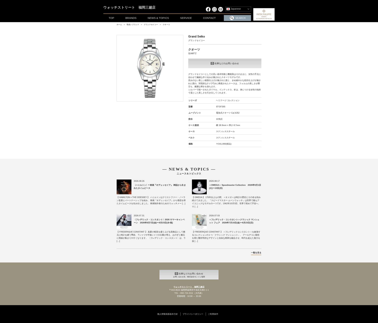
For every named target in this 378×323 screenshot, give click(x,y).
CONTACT (209, 18)
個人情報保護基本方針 (167, 314)
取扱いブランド (133, 24)
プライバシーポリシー (193, 314)
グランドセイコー (151, 24)
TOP (111, 18)
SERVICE (186, 18)
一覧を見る (256, 252)
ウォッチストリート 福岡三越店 (129, 7)
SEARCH (240, 18)
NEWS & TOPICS (158, 18)
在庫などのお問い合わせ (227, 63)
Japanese (235, 9)
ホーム (119, 24)
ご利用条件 (213, 314)
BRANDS (130, 18)
